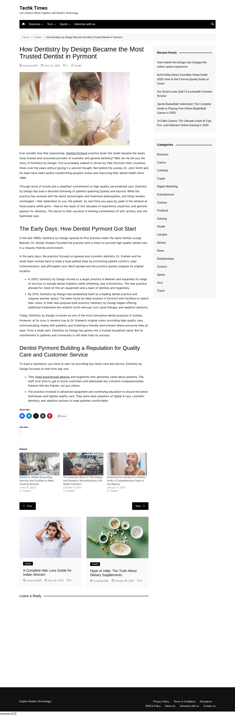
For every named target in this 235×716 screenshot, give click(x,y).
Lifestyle (162, 234)
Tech (50, 24)
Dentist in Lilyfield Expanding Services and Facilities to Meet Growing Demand (36, 480)
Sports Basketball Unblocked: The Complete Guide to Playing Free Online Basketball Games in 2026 (184, 108)
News (160, 250)
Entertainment (165, 194)
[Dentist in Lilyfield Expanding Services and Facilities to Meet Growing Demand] (39, 464)
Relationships (165, 258)
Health (77, 65)
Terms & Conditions (185, 701)
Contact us (209, 706)
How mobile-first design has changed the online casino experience (182, 64)
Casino (161, 162)
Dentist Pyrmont (76, 153)
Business (34, 24)
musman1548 (30, 65)
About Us (170, 706)
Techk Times (33, 8)
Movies (161, 242)
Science (162, 266)
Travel (161, 290)
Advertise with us (84, 24)
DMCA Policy (153, 706)
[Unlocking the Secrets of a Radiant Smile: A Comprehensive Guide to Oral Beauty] (127, 464)
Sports (64, 24)
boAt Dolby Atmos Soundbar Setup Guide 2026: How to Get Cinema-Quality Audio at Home (183, 79)
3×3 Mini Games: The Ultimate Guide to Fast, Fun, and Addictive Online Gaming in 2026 (184, 123)
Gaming (162, 218)
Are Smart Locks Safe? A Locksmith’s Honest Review (184, 94)
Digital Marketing (167, 186)
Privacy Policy (161, 701)
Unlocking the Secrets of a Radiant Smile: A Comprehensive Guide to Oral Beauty (126, 480)
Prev (29, 506)
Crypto (161, 178)
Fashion (162, 202)
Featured (162, 210)
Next (138, 506)
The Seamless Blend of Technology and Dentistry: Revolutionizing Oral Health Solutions (83, 480)
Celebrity (162, 170)
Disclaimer (206, 701)
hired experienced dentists (52, 377)
